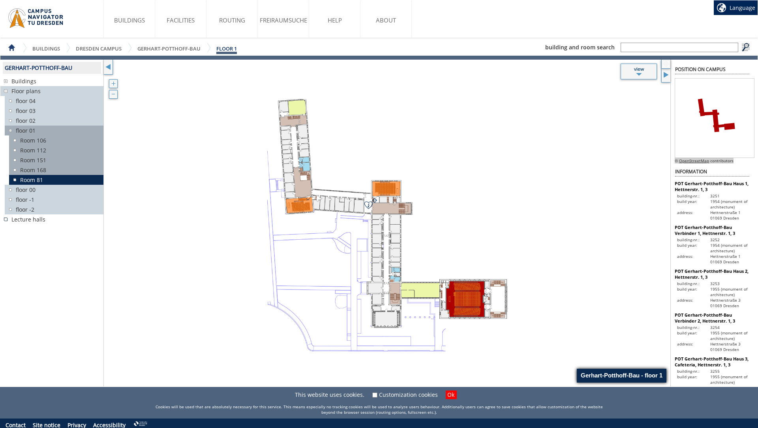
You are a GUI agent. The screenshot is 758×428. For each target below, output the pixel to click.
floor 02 (26, 120)
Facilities (181, 20)
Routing (232, 20)
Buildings (129, 20)
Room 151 (33, 160)
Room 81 (31, 180)
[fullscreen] (665, 64)
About (386, 20)
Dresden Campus (99, 48)
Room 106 (33, 140)
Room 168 (33, 170)
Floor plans (26, 91)
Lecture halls (28, 219)
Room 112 (33, 150)
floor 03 (26, 111)
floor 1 (226, 48)
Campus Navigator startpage (36, 18)
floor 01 (26, 130)
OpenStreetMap (694, 160)
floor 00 (26, 189)
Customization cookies (408, 394)
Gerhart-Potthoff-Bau (169, 48)
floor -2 (25, 209)
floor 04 (26, 101)
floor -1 (25, 199)
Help (335, 20)
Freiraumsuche (283, 20)
